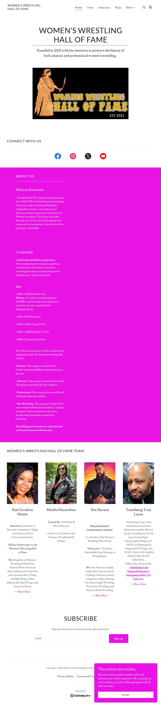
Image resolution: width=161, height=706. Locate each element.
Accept (125, 694)
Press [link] (90, 7)
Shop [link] (118, 7)
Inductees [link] (104, 7)
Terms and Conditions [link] (90, 676)
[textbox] (69, 638)
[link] (28, 9)
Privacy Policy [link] (65, 676)
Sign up (118, 638)
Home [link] (78, 7)
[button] (131, 7)
